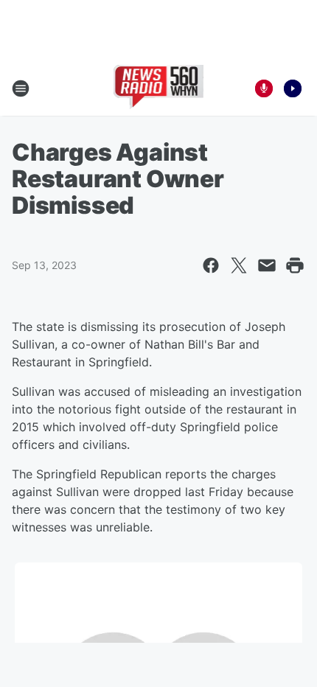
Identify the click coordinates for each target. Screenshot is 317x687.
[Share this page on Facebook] (211, 265)
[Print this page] (295, 265)
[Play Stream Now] (293, 88)
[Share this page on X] (239, 265)
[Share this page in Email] (267, 265)
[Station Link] (159, 88)
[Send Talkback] (264, 88)
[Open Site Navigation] (20, 88)
